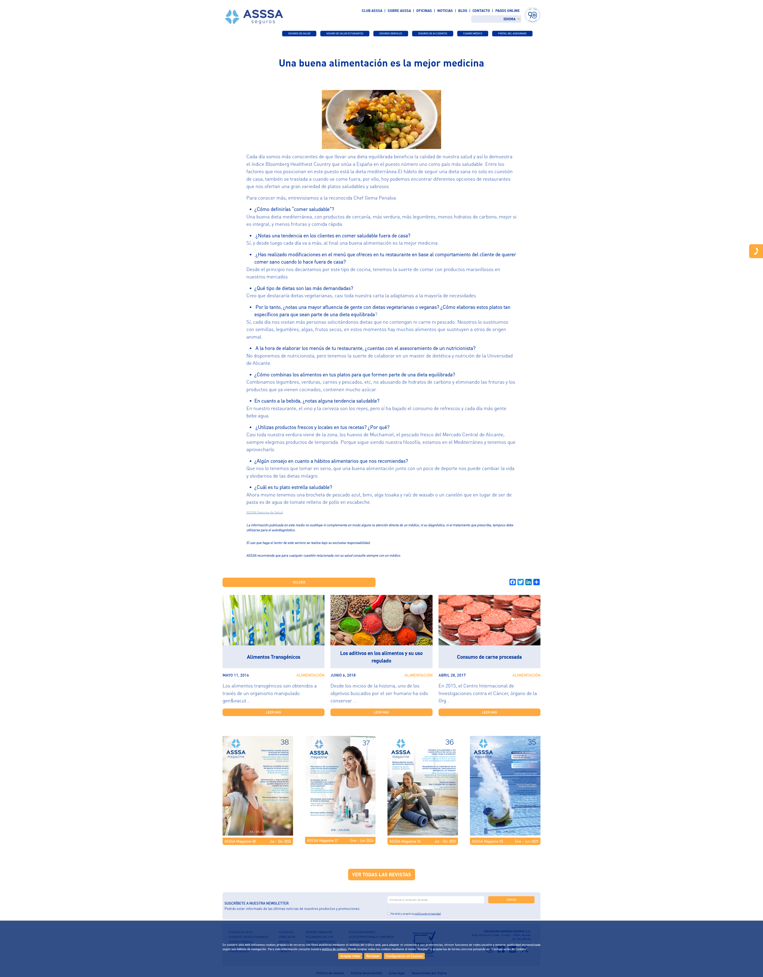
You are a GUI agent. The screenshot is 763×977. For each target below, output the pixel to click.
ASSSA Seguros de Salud (264, 512)
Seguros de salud (299, 33)
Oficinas (424, 10)
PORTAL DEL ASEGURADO (512, 33)
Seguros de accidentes (432, 33)
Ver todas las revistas (381, 874)
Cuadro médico (472, 33)
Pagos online (507, 10)
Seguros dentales (390, 33)
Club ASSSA (372, 10)
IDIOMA (509, 19)
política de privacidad (427, 913)
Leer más (273, 712)
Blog (462, 10)
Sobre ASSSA (399, 10)
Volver (299, 582)
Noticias (445, 10)
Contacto (481, 10)
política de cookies (334, 949)
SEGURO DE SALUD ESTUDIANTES (344, 33)
